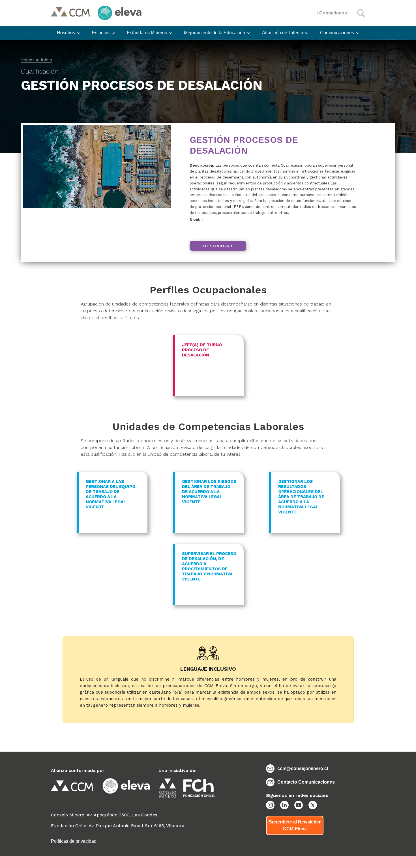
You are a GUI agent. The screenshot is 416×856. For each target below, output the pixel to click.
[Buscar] (361, 13)
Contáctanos (333, 13)
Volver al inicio (36, 60)
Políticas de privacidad (74, 841)
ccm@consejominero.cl (302, 768)
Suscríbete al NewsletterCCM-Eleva (295, 825)
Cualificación (40, 71)
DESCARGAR (218, 246)
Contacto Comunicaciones (306, 782)
